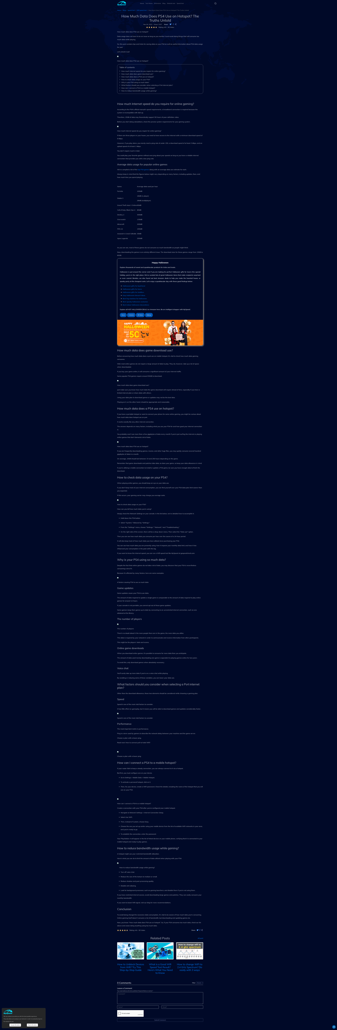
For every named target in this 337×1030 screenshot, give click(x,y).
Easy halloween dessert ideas (134, 295)
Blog (163, 3)
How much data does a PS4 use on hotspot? (137, 77)
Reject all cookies (32, 1025)
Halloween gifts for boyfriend (134, 286)
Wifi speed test (142, 10)
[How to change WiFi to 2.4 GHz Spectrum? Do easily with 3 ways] (189, 951)
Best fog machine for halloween (135, 299)
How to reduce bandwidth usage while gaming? (139, 91)
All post (200, 938)
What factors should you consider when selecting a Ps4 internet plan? (147, 85)
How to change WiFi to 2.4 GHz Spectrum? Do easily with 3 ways (189, 967)
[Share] (175, 24)
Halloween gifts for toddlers (133, 292)
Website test (171, 3)
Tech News (149, 3)
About (142, 3)
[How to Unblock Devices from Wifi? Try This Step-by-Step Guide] (130, 951)
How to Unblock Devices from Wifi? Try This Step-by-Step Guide (130, 967)
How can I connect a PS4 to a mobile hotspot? (138, 88)
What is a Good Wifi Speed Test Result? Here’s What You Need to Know (160, 968)
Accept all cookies (15, 1025)
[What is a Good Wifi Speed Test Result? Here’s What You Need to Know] (160, 951)
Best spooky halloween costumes (135, 302)
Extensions (157, 3)
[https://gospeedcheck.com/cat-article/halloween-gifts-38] (160, 332)
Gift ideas (140, 315)
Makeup (149, 315)
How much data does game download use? (137, 74)
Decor (123, 315)
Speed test (180, 3)
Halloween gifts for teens (132, 289)
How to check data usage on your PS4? (135, 80)
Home (119, 10)
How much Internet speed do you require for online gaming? (143, 71)
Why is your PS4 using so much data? (135, 82)
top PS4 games (143, 170)
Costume (131, 315)
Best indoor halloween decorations (136, 305)
